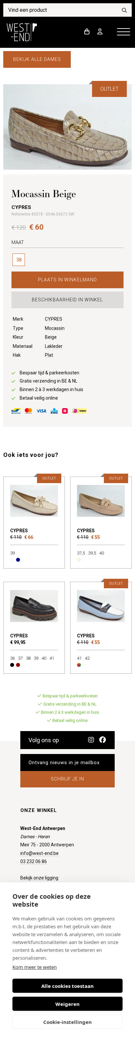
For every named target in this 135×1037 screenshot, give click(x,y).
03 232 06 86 (33, 861)
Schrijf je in (67, 779)
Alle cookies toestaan (67, 986)
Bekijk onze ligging (39, 877)
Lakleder (54, 346)
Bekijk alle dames (37, 59)
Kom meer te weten (34, 967)
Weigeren (67, 1004)
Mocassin (55, 328)
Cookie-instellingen (67, 1022)
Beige (51, 337)
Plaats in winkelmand (67, 279)
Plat (49, 355)
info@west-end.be (39, 853)
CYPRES (53, 319)
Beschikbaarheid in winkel (67, 299)
